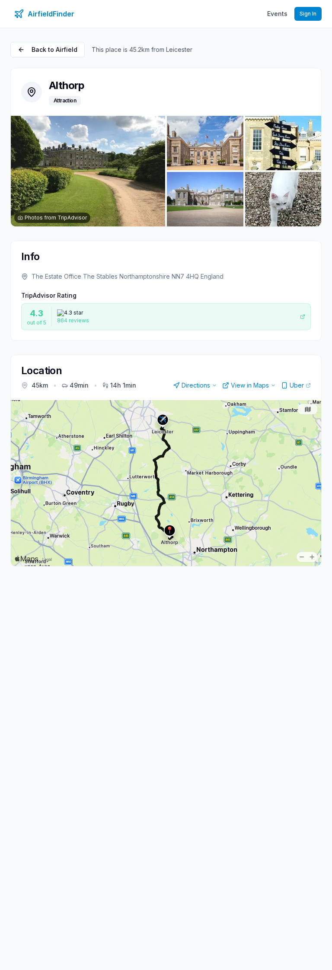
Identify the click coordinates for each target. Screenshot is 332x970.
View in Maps (250, 385)
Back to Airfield (54, 49)
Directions (196, 385)
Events (277, 13)
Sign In (308, 13)
